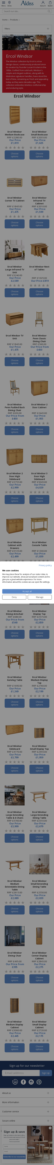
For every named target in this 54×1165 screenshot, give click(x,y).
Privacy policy (45, 565)
